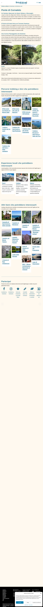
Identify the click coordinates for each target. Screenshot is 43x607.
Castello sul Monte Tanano (5, 240)
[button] (40, 593)
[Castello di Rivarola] (26, 217)
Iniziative (4, 589)
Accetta (19, 602)
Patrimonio (4, 590)
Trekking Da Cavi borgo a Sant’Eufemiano (17, 129)
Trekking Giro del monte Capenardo (26, 130)
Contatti (4, 597)
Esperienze (4, 593)
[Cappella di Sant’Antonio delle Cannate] (6, 215)
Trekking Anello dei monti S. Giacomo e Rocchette (35, 112)
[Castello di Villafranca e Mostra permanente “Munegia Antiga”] (36, 217)
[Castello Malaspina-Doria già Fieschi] (16, 231)
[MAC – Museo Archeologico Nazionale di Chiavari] (26, 258)
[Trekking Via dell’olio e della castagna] (6, 139)
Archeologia (11, 6)
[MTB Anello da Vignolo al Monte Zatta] (6, 102)
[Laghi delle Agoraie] (16, 249)
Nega (28, 602)
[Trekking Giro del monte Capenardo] (26, 122)
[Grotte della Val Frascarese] (36, 241)
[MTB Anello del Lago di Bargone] (16, 102)
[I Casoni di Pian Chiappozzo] (6, 251)
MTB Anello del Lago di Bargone (15, 110)
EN (3, 600)
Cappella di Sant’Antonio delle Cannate (6, 223)
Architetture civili (18, 6)
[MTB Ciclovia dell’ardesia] (26, 103)
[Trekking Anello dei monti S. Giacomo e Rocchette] (36, 102)
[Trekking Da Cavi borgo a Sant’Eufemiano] (16, 120)
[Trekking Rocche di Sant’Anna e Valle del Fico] (36, 124)
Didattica (4, 594)
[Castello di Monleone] (16, 216)
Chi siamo (4, 596)
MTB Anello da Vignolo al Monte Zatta (6, 110)
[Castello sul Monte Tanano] (6, 232)
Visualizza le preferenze (37, 602)
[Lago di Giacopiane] (36, 257)
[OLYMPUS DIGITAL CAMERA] (11, 55)
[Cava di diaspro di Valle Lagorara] (26, 237)
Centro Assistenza (6, 598)
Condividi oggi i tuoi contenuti (25, 293)
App (3, 599)
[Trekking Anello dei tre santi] (6, 120)
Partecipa (4, 595)
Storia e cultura (5, 6)
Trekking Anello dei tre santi (6, 129)
